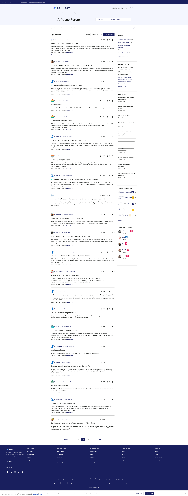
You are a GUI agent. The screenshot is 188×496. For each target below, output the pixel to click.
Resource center (60, 451)
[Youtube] (22, 472)
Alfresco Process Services (123, 42)
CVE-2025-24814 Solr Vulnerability (126, 141)
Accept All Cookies (149, 493)
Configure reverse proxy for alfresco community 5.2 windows (73, 423)
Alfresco (67, 28)
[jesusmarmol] (126, 211)
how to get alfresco (58, 350)
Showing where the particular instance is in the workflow (71, 366)
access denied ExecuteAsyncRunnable (65, 275)
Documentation (158, 457)
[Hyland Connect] (61, 8)
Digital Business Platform (123, 56)
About (123, 454)
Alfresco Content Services (124, 39)
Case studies (30, 451)
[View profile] (53, 40)
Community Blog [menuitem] (74, 13)
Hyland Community (117, 8)
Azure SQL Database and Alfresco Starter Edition (68, 218)
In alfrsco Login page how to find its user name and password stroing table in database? (82, 295)
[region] (94, 493)
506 (88, 439)
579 (95, 439)
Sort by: (88, 34)
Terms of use (64, 483)
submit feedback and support (37, 2)
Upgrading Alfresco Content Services (64, 330)
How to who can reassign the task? (63, 313)
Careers (123, 451)
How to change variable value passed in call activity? (69, 140)
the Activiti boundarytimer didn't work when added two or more (75, 179)
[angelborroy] (126, 205)
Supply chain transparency (93, 483)
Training (157, 454)
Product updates (60, 463)
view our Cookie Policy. (38, 494)
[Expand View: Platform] (66, 13)
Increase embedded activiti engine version (68, 85)
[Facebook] (7, 472)
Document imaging (94, 463)
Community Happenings (123, 53)
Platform (62, 28)
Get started (24, 2)
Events (156, 451)
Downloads (59, 457)
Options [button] (134, 28)
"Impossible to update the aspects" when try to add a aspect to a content (79, 199)
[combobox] (119, 19)
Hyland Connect (54, 28)
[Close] (185, 493)
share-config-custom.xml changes (63, 403)
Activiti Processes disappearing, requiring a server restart (71, 236)
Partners (123, 457)
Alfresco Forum (69, 52)
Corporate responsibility (127, 460)
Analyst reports (30, 454)
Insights (29, 457)
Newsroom (124, 463)
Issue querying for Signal (61, 160)
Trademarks (83, 483)
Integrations (30, 460)
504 (78, 439)
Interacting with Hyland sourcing (129, 483)
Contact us (9, 461)
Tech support (158, 460)
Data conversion (93, 460)
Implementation (93, 451)
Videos (58, 460)
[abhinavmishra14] (126, 233)
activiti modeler (56, 105)
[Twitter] (11, 472)
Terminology (60, 454)
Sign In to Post (109, 35)
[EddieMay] (124, 251)
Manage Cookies (139, 493)
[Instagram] (15, 472)
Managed (92, 454)
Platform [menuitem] (62, 13)
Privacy (53, 483)
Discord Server (122, 86)
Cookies (58, 483)
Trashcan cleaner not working (63, 121)
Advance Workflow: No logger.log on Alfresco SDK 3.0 (72, 66)
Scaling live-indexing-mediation (125, 157)
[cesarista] (124, 258)
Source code (121, 84)
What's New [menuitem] (54, 13)
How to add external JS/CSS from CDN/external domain (71, 256)
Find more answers (123, 181)
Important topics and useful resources (64, 43)
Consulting (92, 457)
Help (126, 8)
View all (120, 220)
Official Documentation (124, 82)
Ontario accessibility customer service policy (110, 483)
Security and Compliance (73, 483)
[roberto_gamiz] (126, 199)
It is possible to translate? (60, 386)
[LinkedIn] (18, 472)
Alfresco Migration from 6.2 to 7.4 (126, 115)
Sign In (131, 8)
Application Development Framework (124, 46)
